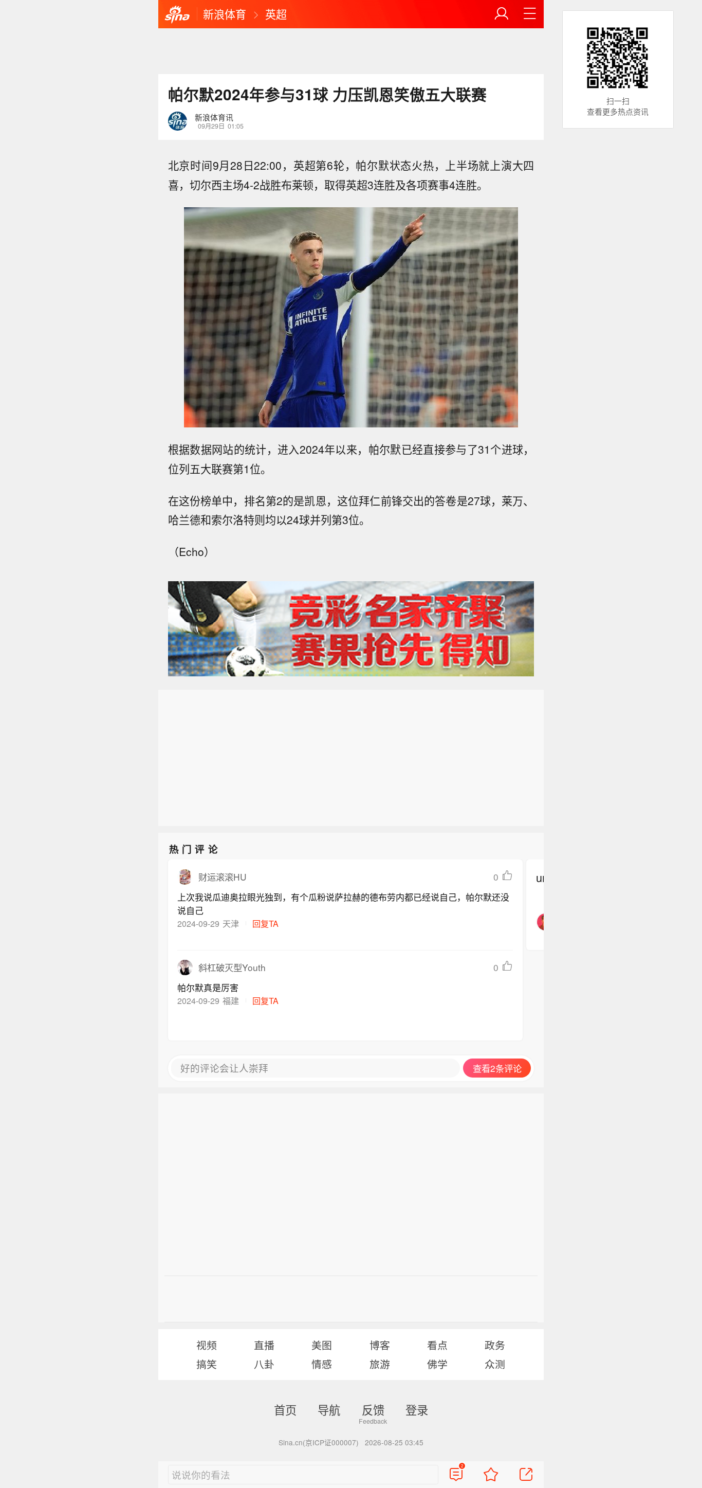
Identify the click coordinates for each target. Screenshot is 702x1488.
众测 (495, 1363)
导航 (329, 1409)
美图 (321, 1344)
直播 (264, 1344)
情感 (321, 1363)
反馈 (373, 1409)
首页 (285, 1409)
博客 (380, 1344)
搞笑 (206, 1363)
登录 (416, 1409)
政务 (495, 1344)
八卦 (264, 1363)
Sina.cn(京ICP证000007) (319, 1442)
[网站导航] (530, 14)
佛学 (437, 1363)
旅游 (380, 1363)
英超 (276, 14)
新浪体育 (224, 14)
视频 (206, 1344)
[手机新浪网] (177, 15)
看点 (437, 1344)
